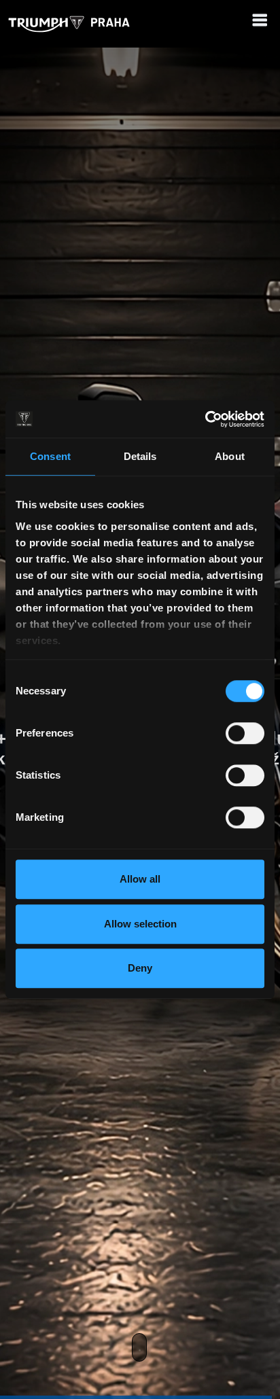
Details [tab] (140, 456)
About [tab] (230, 456)
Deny (140, 968)
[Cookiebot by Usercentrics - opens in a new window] (204, 419)
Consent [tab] (50, 456)
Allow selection (140, 923)
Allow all (140, 879)
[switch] (245, 733)
